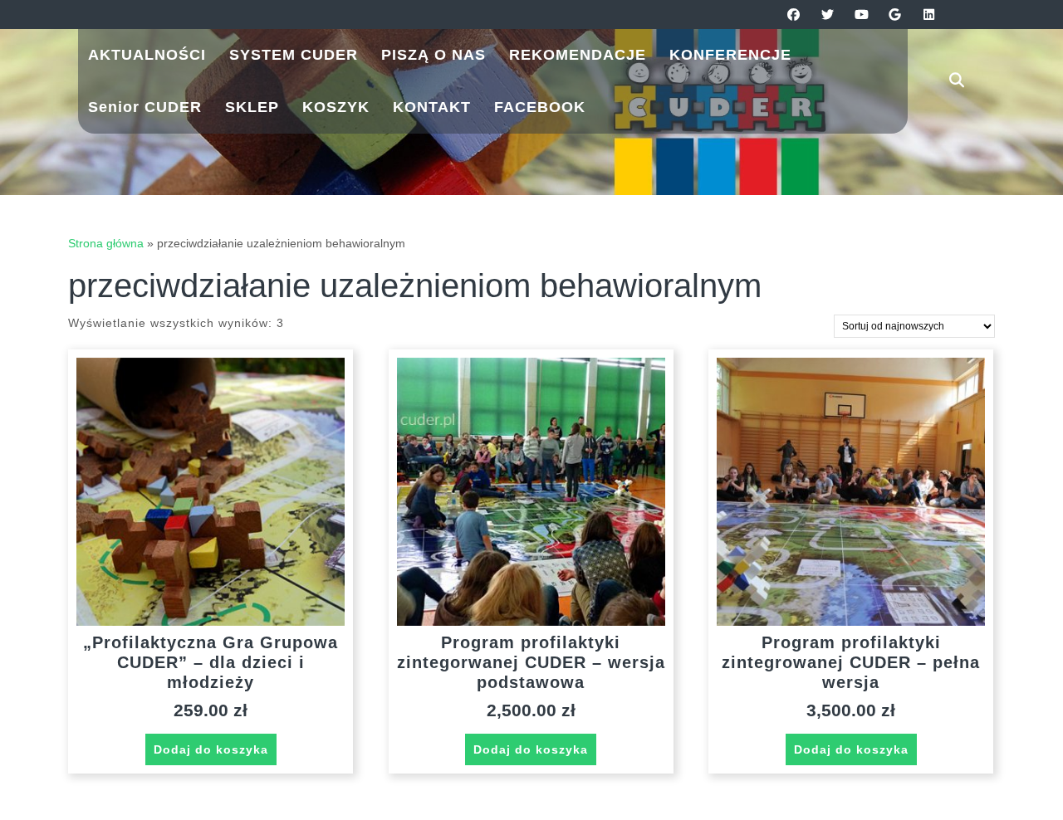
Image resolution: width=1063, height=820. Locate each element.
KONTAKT (432, 107)
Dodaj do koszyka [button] (211, 749)
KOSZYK (336, 107)
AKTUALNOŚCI (147, 54)
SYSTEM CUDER (293, 54)
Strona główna (106, 243)
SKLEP (252, 107)
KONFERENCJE (730, 54)
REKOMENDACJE (577, 54)
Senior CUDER (145, 107)
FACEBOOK (539, 107)
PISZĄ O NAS (433, 54)
